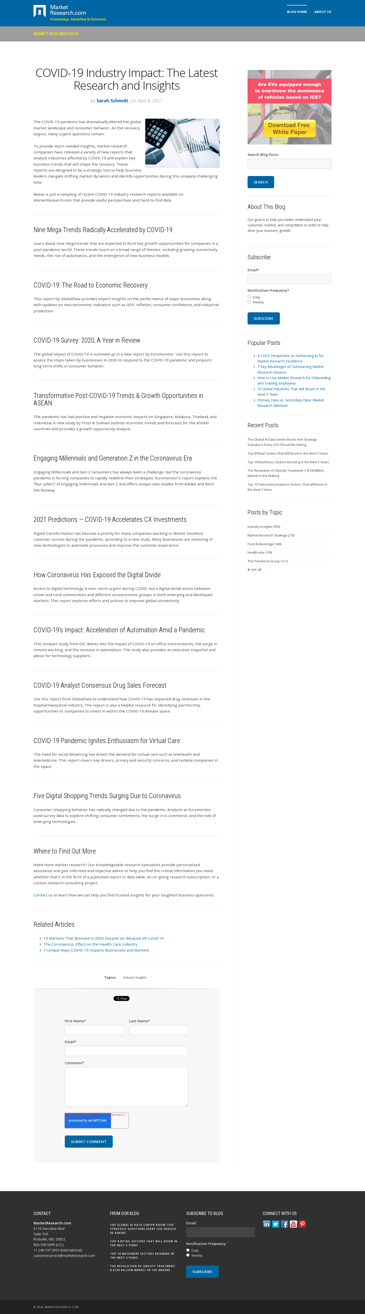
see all (256, 569)
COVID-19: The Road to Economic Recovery (90, 285)
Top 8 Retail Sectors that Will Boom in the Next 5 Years (288, 453)
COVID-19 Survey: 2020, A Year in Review (87, 340)
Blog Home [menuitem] (297, 11)
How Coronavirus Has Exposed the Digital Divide (97, 575)
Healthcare (260, 552)
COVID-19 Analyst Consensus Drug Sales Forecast (100, 685)
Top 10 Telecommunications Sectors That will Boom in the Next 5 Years (287, 487)
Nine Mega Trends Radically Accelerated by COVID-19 (103, 230)
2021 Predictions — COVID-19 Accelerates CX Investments (110, 520)
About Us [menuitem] (322, 11)
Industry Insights (134, 977)
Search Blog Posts (263, 154)
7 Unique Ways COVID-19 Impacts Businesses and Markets (96, 950)
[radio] (289, 297)
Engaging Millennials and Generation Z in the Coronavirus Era (113, 458)
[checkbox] (289, 300)
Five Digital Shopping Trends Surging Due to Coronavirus (107, 796)
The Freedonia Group (268, 561)
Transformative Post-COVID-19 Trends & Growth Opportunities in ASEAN (118, 399)
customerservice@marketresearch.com (64, 1255)
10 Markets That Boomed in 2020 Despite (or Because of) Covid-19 (103, 938)
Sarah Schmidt (112, 101)
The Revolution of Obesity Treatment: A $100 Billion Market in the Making (286, 473)
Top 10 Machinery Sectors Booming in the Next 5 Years (288, 462)
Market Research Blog (56, 33)
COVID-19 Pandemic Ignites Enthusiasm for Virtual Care (107, 741)
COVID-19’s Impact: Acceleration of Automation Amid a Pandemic (119, 630)
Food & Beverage (264, 544)
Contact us (43, 894)
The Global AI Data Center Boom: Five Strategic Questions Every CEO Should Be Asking (282, 442)
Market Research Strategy (271, 535)
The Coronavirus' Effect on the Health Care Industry (90, 944)
